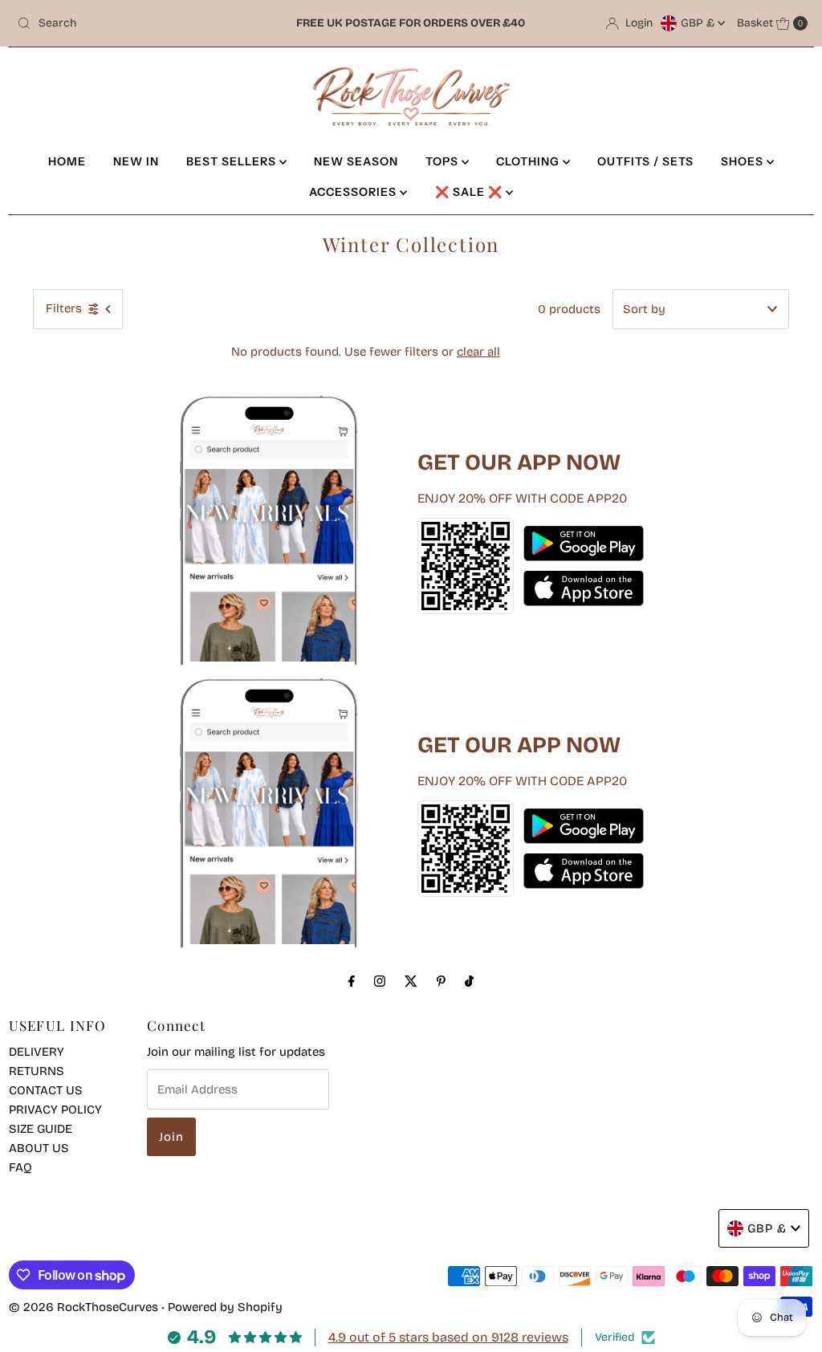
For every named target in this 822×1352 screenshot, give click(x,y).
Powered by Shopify (225, 1307)
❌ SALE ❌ (470, 192)
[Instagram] (379, 981)
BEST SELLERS (232, 161)
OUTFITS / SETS (645, 161)
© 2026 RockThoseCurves (83, 1307)
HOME (67, 161)
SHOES (744, 161)
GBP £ (699, 23)
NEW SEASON (356, 161)
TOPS (443, 161)
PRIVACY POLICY (55, 1109)
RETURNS (36, 1071)
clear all (478, 351)
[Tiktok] (469, 981)
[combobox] (139, 23)
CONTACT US (46, 1090)
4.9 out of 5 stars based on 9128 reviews (448, 1337)
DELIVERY (36, 1052)
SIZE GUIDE (40, 1129)
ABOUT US (39, 1148)
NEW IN (136, 161)
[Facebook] (351, 981)
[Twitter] (411, 981)
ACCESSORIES (354, 192)
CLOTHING (529, 161)
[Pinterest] (441, 981)
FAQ (20, 1167)
